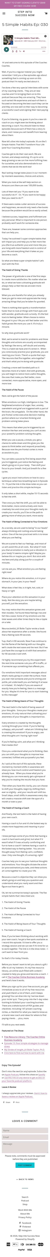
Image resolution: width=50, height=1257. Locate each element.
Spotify (41, 1074)
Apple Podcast (12, 1074)
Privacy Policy (25, 1217)
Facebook (26, 1223)
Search (25, 1197)
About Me (25, 1213)
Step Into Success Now (25, 13)
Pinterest (26, 1226)
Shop (25, 1204)
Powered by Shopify (25, 1239)
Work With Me (25, 1210)
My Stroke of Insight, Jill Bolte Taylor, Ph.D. (24, 1049)
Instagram (26, 1230)
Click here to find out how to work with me (24, 1052)
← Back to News (25, 1179)
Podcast (25, 1200)
